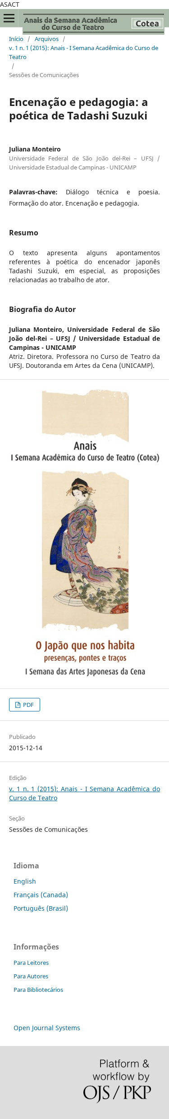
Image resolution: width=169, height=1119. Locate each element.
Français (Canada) (41, 894)
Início (16, 39)
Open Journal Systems (47, 1027)
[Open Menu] (9, 18)
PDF (28, 705)
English (25, 881)
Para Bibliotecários (38, 990)
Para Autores (31, 976)
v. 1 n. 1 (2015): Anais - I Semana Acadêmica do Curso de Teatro (83, 52)
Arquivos (47, 39)
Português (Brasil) (41, 908)
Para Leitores (31, 962)
